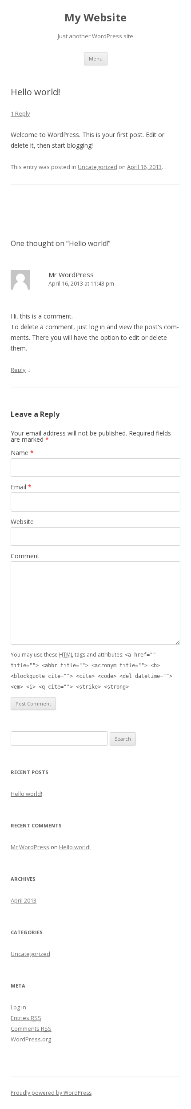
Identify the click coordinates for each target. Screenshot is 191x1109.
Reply (18, 370)
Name (22, 452)
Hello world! (26, 794)
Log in (18, 1007)
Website (22, 521)
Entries (26, 1018)
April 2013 (23, 900)
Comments (31, 1028)
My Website (95, 17)
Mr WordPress (71, 274)
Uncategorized (97, 167)
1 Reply (20, 113)
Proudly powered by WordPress (51, 1093)
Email (21, 487)
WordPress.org (31, 1039)
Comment (25, 556)
